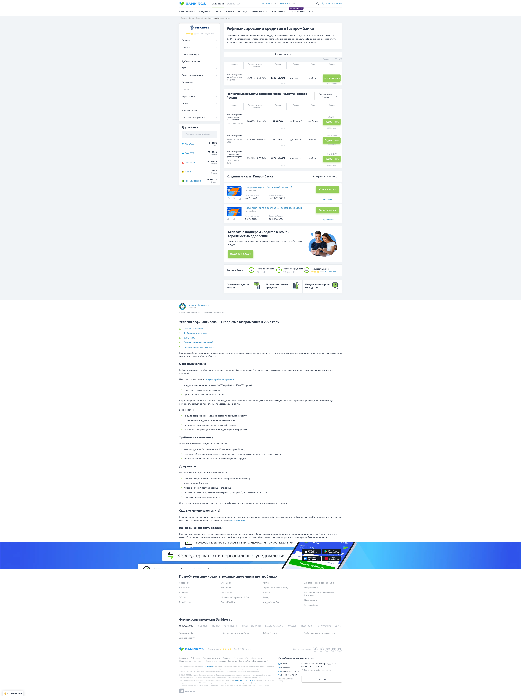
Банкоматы (187, 89)
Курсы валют (187, 11)
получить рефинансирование (220, 379)
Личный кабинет (190, 110)
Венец (266, 597)
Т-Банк (188, 172)
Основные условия (193, 329)
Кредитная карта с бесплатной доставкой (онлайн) (273, 208)
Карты (217, 11)
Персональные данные (216, 661)
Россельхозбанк (193, 181)
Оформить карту (327, 189)
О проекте (183, 658)
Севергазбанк (311, 605)
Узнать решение (332, 78)
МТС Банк (226, 588)
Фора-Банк (226, 593)
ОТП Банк (226, 583)
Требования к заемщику (195, 333)
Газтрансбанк (311, 588)
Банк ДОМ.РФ (228, 602)
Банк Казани (310, 600)
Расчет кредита (283, 54)
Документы (190, 338)
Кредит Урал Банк (272, 602)
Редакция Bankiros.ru (198, 305)
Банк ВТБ (189, 153)
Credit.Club (231, 124)
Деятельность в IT (260, 661)
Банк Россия (185, 602)
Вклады (242, 11)
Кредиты (204, 11)
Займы (229, 11)
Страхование (297, 11)
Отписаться (256, 658)
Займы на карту (187, 638)
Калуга (266, 583)
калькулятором (237, 520)
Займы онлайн (186, 633)
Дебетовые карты (191, 61)
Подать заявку (332, 122)
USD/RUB (265, 4)
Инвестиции (259, 11)
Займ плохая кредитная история (320, 633)
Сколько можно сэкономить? (198, 342)
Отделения (187, 82)
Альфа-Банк (191, 162)
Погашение (278, 11)
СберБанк (189, 144)
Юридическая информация (191, 661)
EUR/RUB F (285, 4)
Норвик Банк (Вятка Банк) (275, 588)
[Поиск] (317, 4)
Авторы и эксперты (211, 658)
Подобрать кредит (240, 254)
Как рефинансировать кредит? (199, 347)
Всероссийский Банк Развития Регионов (319, 594)
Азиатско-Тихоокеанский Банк (319, 583)
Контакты (232, 661)
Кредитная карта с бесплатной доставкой (268, 187)
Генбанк (266, 593)
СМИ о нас (195, 658)
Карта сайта (244, 661)
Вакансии (227, 658)
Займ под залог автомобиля (235, 633)
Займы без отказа (271, 633)
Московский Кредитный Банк (236, 597)
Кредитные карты (191, 54)
